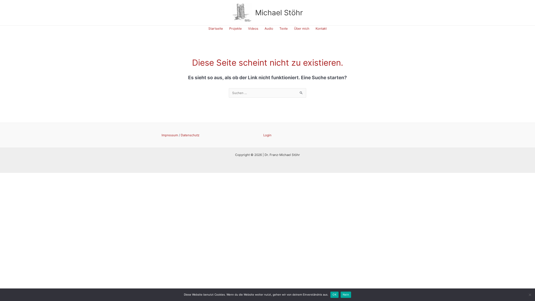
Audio (269, 29)
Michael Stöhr (279, 12)
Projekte (235, 29)
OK (334, 294)
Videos (253, 29)
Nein (346, 294)
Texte (283, 29)
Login (267, 135)
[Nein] (530, 295)
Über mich (301, 29)
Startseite (215, 29)
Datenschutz (190, 135)
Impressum (170, 135)
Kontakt (321, 29)
